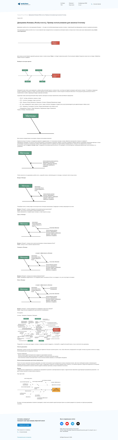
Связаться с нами (24, 425)
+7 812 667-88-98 (23, 432)
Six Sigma (63, 3)
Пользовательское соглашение (24, 437)
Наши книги (71, 4)
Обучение (71, 3)
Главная (19, 14)
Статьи (26, 14)
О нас (79, 4)
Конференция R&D (82, 3)
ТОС (62, 4)
